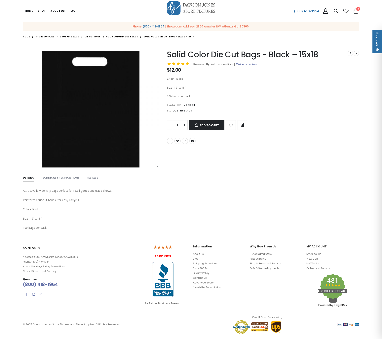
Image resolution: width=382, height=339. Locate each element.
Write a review (246, 64)
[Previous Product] (350, 53)
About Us (198, 254)
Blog (196, 258)
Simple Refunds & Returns (265, 263)
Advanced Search (204, 282)
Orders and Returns (318, 268)
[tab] (28, 178)
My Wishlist (313, 263)
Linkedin (41, 294)
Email (192, 141)
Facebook (170, 141)
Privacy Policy (201, 273)
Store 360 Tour (201, 268)
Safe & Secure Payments (264, 268)
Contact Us (200, 277)
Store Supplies (44, 37)
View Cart (312, 258)
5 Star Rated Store (261, 254)
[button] (156, 165)
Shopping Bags (69, 37)
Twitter (177, 141)
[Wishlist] (346, 11)
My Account (313, 254)
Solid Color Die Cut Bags (122, 37)
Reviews (377, 39)
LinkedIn (185, 141)
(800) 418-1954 (306, 11)
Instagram (34, 294)
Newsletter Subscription (207, 287)
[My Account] (325, 11)
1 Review (198, 64)
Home (29, 11)
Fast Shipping (258, 258)
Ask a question (222, 64)
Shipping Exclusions (205, 263)
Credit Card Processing (267, 317)
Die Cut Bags (93, 37)
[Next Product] (356, 53)
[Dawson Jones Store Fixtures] (191, 8)
